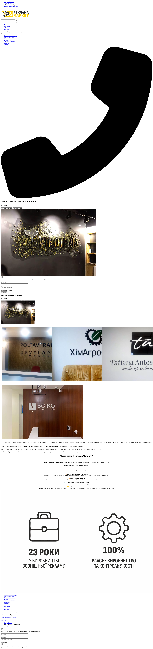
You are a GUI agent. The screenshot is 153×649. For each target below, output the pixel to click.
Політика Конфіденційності (8, 617)
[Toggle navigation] (1, 33)
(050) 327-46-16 (8, 623)
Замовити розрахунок (6, 208)
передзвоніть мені (9, 2)
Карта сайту (4, 620)
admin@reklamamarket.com (11, 625)
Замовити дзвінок (17, 208)
